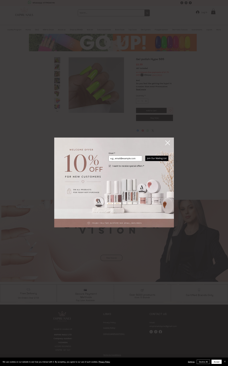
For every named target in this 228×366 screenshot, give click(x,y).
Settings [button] (191, 361)
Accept (216, 361)
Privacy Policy (104, 361)
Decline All (203, 361)
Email (112, 153)
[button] (167, 142)
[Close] (224, 362)
